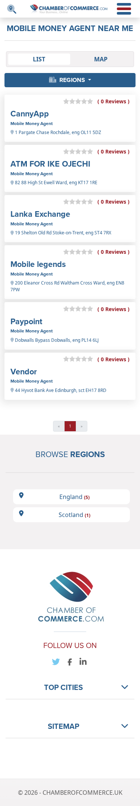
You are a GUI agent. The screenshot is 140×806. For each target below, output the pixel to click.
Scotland (74, 515)
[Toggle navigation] (11, 9)
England (74, 497)
